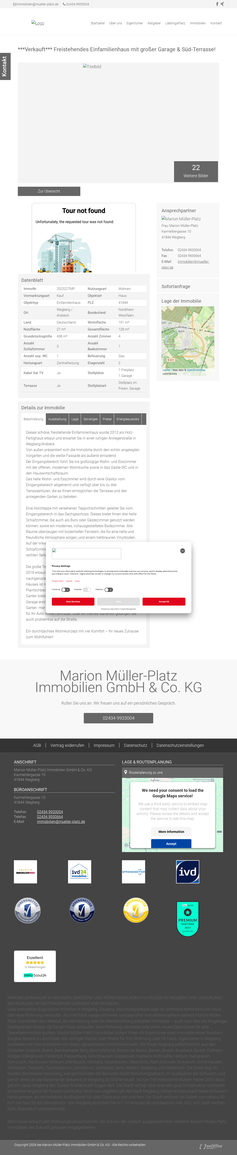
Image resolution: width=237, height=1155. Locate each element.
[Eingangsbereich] (196, 148)
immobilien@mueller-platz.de (37, 4)
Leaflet (167, 370)
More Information (171, 831)
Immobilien (198, 23)
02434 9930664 (50, 817)
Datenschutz (135, 745)
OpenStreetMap (196, 370)
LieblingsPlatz (175, 23)
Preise (107, 419)
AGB (37, 745)
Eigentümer (135, 23)
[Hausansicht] (196, 99)
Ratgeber (154, 23)
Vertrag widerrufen (67, 745)
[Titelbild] (196, 75)
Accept (171, 843)
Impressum (104, 745)
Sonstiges (91, 419)
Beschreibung (33, 419)
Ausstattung (57, 419)
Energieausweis (128, 419)
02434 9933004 (77, 4)
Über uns (115, 23)
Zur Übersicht (49, 191)
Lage (75, 419)
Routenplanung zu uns (146, 772)
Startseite (98, 23)
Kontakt (216, 23)
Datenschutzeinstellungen (180, 745)
